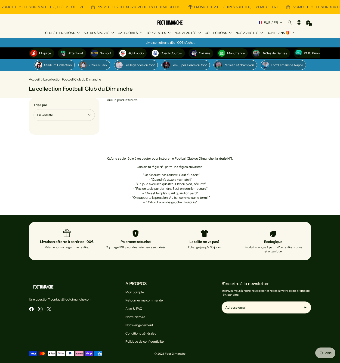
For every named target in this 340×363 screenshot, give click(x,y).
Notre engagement (139, 325)
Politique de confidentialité (144, 341)
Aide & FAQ (133, 309)
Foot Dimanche (175, 353)
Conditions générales (140, 333)
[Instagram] (40, 309)
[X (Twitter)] (49, 309)
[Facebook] (31, 309)
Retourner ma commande (144, 300)
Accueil (34, 79)
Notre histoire (135, 317)
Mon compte (134, 292)
